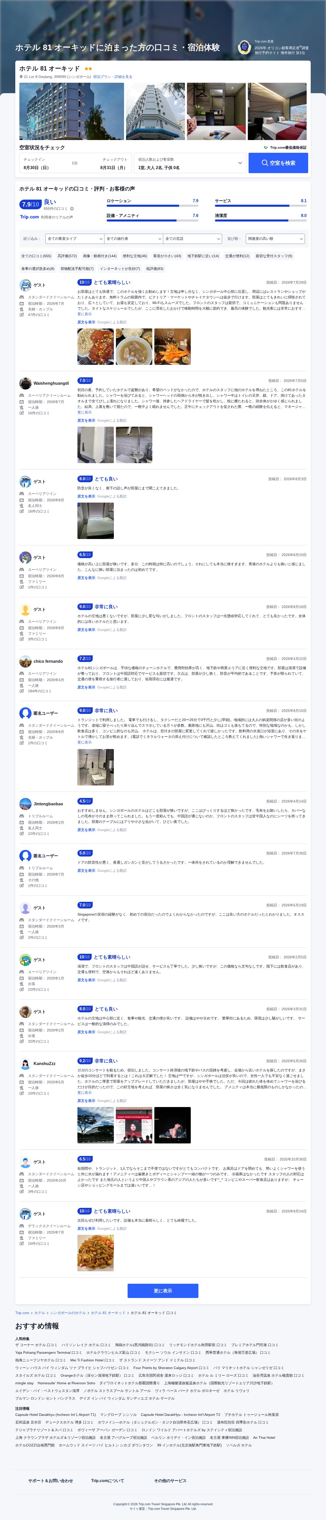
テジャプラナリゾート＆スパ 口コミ (44, 1430)
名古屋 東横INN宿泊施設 (229, 1437)
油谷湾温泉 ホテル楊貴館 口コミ (279, 1375)
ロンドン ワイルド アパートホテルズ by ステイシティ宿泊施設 (192, 1430)
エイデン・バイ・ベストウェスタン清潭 (47, 1391)
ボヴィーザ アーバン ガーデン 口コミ (107, 1430)
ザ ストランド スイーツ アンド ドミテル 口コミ (157, 1360)
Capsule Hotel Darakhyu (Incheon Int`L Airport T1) (55, 1415)
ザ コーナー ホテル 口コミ (36, 1345)
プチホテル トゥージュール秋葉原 (251, 1415)
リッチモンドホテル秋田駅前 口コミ (198, 1345)
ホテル (39, 1313)
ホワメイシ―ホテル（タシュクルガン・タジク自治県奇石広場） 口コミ (155, 1422)
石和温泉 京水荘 (28, 1422)
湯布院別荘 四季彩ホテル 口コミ (243, 1422)
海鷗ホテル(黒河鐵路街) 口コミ (140, 1345)
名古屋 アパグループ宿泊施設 (123, 1437)
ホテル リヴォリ (237, 1391)
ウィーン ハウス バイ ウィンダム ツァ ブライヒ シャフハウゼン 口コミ (72, 1368)
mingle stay (24, 1383)
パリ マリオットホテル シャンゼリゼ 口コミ (248, 1368)
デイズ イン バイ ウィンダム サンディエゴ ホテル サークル (127, 1398)
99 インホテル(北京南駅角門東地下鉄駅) (189, 1445)
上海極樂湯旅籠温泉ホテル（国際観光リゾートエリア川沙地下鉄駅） (219, 1383)
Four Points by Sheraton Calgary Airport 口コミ (171, 1368)
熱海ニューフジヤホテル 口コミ (40, 1360)
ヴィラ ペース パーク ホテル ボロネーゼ (187, 1391)
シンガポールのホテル (68, 1313)
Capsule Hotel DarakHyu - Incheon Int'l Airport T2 (180, 1415)
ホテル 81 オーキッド (108, 1313)
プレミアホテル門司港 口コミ (255, 1345)
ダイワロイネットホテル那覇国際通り (129, 1383)
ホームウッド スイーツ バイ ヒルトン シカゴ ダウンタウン (106, 1445)
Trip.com (22, 1313)
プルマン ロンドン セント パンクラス (45, 1398)
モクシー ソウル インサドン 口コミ (173, 1352)
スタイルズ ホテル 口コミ (36, 1375)
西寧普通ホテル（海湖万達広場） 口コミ (238, 1352)
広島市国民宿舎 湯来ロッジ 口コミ (166, 1375)
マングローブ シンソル (118, 1415)
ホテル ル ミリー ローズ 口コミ (223, 1375)
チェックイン (34, 159)
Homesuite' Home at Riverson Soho (66, 1383)
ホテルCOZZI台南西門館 (35, 1445)
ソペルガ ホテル (239, 1445)
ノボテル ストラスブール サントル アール (117, 1391)
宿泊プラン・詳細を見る (112, 77)
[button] (291, 8)
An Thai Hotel (264, 1437)
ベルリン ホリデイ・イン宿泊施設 (178, 1437)
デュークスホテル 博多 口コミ (69, 1422)
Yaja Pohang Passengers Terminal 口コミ (48, 1352)
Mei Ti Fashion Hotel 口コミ (92, 1360)
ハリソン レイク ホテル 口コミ (86, 1345)
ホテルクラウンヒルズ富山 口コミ (113, 1352)
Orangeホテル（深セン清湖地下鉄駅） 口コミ (97, 1375)
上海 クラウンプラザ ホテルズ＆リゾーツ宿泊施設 (55, 1437)
